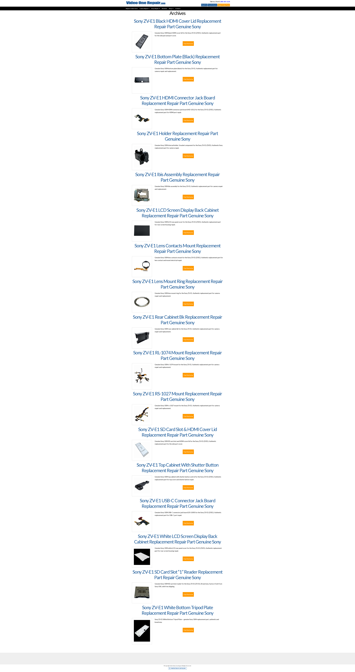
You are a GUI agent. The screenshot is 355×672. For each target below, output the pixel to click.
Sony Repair (155, 8)
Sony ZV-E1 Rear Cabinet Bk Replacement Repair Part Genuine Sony (177, 319)
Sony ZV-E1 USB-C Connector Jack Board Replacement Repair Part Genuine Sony (177, 503)
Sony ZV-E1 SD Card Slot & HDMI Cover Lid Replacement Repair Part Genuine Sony (177, 432)
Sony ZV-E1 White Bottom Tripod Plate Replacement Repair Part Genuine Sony (177, 610)
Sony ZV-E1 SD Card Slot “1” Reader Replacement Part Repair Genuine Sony (178, 574)
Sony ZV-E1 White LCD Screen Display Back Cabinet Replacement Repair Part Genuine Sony (177, 538)
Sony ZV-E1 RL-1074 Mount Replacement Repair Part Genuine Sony (177, 355)
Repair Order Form (223, 5)
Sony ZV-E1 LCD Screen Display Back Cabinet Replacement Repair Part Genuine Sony (177, 212)
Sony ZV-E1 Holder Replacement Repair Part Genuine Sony (177, 136)
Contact (177, 8)
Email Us (204, 5)
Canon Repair (144, 8)
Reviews (164, 8)
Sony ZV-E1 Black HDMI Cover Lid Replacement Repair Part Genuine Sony (177, 23)
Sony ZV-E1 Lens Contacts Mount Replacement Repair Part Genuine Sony (178, 248)
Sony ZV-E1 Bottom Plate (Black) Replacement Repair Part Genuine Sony (177, 59)
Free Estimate (212, 5)
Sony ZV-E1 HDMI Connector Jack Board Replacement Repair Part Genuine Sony (177, 100)
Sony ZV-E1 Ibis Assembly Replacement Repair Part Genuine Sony (177, 177)
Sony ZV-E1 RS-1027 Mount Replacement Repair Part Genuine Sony (177, 396)
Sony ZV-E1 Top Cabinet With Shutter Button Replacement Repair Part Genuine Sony (177, 467)
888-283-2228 (225, 1)
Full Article (188, 43)
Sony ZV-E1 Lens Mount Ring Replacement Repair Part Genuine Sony (177, 284)
